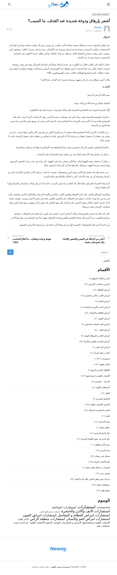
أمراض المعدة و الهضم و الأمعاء (96, 341)
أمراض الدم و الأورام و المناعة (97, 307)
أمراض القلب (104, 329)
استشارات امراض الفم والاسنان (88, 518)
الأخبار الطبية (104, 364)
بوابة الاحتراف (104, 421)
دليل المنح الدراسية (102, 433)
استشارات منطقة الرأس (101, 14)
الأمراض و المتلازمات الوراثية (67, 522)
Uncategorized (103, 507)
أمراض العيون (104, 318)
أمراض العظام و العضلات (99, 312)
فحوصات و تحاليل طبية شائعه (97, 467)
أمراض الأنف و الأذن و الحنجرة (97, 295)
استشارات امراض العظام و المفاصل (84, 514)
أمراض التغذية (104, 301)
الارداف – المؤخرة (102, 381)
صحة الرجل (105, 450)
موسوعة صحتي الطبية (60, 566)
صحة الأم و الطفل (102, 444)
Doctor (98, 27)
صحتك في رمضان (102, 456)
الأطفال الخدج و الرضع (100, 370)
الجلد (108, 415)
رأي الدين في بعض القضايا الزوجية (95, 438)
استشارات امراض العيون (39, 514)
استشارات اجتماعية (64, 507)
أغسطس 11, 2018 (94, 30)
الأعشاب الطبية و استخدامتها (98, 375)
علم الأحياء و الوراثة (101, 461)
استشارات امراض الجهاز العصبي (49, 512)
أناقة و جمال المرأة (102, 352)
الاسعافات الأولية (103, 387)
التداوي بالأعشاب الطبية (100, 404)
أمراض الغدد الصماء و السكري (97, 324)
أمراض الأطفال (103, 289)
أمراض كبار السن (102, 347)
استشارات (105, 358)
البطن (107, 393)
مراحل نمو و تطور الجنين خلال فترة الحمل (92, 478)
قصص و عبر (105, 473)
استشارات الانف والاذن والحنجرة (85, 510)
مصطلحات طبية (103, 484)
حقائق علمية (104, 427)
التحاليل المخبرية (103, 398)
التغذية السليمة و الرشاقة (99, 410)
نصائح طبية (105, 490)
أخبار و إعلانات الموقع (101, 278)
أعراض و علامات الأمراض (99, 284)
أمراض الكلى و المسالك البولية (97, 335)
